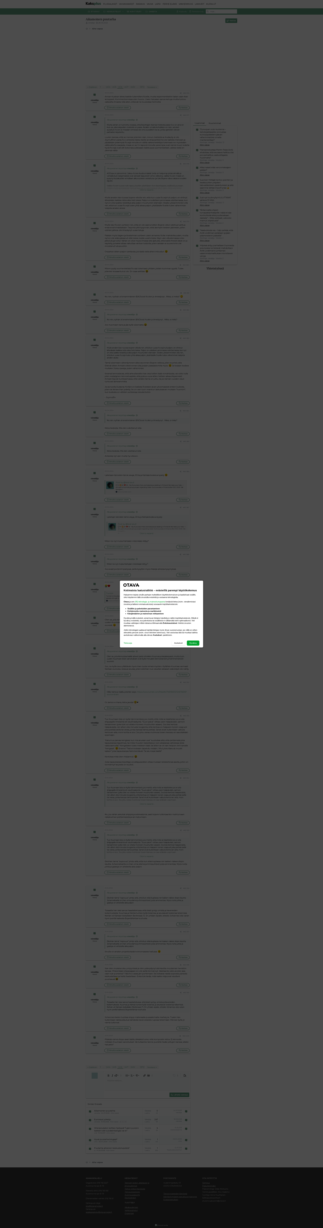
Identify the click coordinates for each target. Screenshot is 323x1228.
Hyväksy (193, 643)
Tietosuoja (128, 643)
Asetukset (178, 643)
